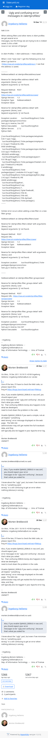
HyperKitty (24, 734)
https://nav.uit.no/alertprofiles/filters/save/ (18, 239)
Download (8, 686)
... (3, 381)
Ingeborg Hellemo (17, 23)
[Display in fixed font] (41, 354)
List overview (6, 681)
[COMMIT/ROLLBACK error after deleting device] (2, 12)
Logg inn (8, 6)
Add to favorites (10, 698)
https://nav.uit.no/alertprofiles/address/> (19, 64)
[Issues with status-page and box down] (45, 12)
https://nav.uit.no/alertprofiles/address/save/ (19, 95)
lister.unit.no (13, 2)
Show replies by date (38, 361)
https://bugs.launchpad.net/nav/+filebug (24, 389)
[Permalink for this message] (45, 354)
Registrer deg (24, 6)
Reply (5, 357)
